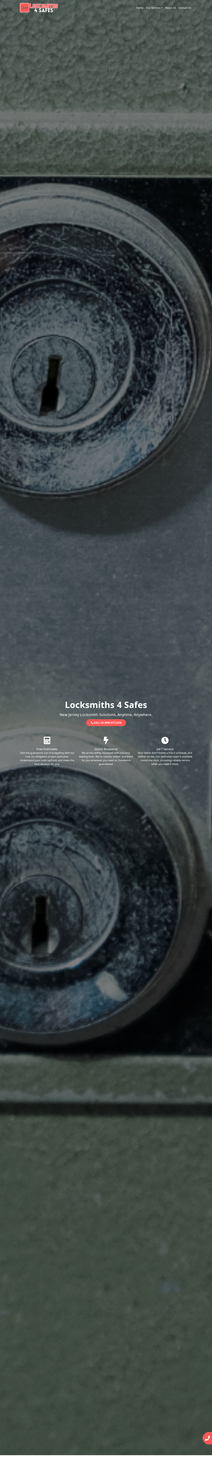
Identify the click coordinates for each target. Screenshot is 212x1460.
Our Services (153, 7)
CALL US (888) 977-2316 (107, 722)
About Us (170, 7)
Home (139, 7)
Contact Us (184, 7)
